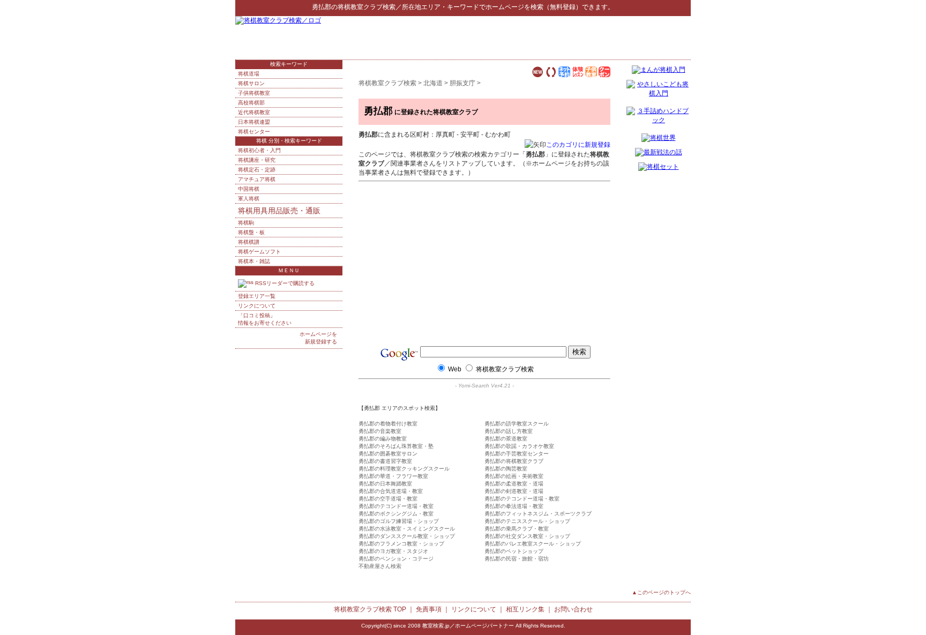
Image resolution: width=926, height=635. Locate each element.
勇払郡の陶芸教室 (505, 469)
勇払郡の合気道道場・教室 (391, 491)
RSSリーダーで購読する (284, 283)
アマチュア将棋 (256, 179)
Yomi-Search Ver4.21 (484, 386)
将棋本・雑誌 (254, 261)
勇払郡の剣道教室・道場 (513, 491)
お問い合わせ (573, 609)
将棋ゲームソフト (259, 252)
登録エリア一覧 (256, 296)
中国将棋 (248, 189)
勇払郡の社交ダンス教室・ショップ (527, 536)
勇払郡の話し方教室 (508, 431)
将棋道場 (248, 74)
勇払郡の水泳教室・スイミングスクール (407, 529)
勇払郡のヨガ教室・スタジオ (393, 551)
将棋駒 (246, 223)
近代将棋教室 (254, 112)
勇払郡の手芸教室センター (516, 454)
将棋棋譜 (248, 242)
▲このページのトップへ (661, 592)
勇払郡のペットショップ (513, 551)
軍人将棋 (248, 198)
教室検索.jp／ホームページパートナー (468, 626)
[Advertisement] (565, 37)
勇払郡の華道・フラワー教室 (393, 476)
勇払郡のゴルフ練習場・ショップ (399, 521)
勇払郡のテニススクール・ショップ (527, 521)
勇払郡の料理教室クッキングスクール (404, 469)
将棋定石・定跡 (256, 170)
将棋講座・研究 (256, 160)
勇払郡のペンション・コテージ (396, 559)
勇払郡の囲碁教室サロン (388, 454)
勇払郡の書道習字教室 (385, 461)
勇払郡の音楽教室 (380, 431)
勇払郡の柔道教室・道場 (513, 484)
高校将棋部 (251, 103)
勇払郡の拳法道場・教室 (513, 506)
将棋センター (254, 132)
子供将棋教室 (254, 93)
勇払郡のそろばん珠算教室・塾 (396, 446)
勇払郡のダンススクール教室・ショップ (407, 536)
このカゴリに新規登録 (578, 144)
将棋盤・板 (251, 232)
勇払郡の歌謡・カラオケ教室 (519, 446)
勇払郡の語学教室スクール (516, 424)
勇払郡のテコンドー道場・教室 (521, 499)
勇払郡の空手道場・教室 (388, 499)
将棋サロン (251, 83)
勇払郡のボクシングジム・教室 (396, 514)
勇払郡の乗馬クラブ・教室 (516, 529)
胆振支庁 (462, 83)
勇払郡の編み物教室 (383, 439)
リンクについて (256, 306)
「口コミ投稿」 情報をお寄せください (265, 319)
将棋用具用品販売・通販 (279, 210)
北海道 (433, 83)
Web (454, 369)
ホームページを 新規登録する (318, 338)
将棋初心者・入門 (259, 150)
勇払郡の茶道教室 (505, 439)
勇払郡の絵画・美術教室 (513, 476)
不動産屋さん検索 (380, 566)
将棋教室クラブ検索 (366, 7)
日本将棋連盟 (254, 122)
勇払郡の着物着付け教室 (388, 424)
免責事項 (429, 609)
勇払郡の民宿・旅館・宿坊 (516, 559)
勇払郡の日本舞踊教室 (385, 484)
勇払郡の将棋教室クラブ (513, 461)
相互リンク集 (525, 609)
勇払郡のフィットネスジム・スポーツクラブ (538, 514)
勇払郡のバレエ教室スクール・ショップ (532, 544)
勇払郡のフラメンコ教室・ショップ (401, 544)
